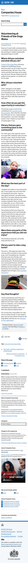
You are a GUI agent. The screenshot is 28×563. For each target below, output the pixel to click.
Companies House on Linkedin (11, 501)
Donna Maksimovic (6, 43)
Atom (17, 493)
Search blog (5, 21)
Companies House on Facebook (11, 505)
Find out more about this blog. (9, 416)
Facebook (18, 363)
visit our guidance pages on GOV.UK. (16, 413)
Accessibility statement (8, 536)
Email (17, 365)
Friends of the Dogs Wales (9, 64)
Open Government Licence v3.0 (11, 544)
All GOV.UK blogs (6, 529)
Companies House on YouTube (11, 503)
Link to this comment (6, 393)
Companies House (11, 12)
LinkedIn (5, 365)
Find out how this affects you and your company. (14, 443)
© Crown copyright (14, 559)
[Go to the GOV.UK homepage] (7, 2)
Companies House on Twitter (11, 506)
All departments (6, 534)
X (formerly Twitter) (8, 363)
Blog (3, 10)
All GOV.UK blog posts (8, 532)
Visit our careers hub (6, 455)
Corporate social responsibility (12, 344)
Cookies (20, 536)
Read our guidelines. (6, 517)
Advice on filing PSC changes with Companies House (15, 354)
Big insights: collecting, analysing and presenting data (14, 350)
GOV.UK (19, 532)
